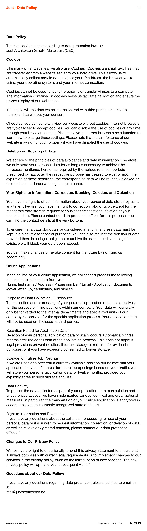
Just (10, 7)
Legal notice (104, 523)
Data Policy (117, 523)
